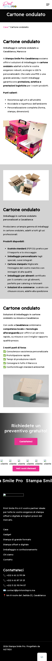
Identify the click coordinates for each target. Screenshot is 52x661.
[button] (47, 4)
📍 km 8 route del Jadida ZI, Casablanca (24, 595)
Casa (5, 27)
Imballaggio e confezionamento (20, 549)
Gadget (7, 534)
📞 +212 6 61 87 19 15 (14, 580)
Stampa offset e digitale (16, 544)
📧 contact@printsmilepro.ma (19, 590)
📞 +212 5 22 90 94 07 (14, 585)
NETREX (7, 649)
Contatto (8, 559)
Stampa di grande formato (17, 539)
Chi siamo (8, 554)
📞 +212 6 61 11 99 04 (14, 575)
